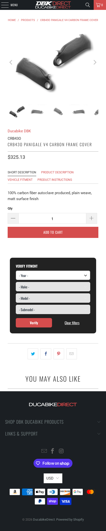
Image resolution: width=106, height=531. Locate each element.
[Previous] (11, 62)
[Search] (87, 5)
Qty (10, 208)
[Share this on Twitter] (33, 353)
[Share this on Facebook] (45, 353)
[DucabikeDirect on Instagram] (61, 451)
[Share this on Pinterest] (58, 353)
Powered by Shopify (70, 519)
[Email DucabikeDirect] (44, 451)
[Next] (95, 62)
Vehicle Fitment (20, 180)
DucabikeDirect (44, 519)
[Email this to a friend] (71, 353)
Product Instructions (54, 180)
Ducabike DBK (19, 131)
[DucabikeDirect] (53, 5)
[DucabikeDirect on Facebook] (52, 451)
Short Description (22, 172)
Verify (34, 322)
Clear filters (72, 322)
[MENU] (2, 5)
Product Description (57, 172)
